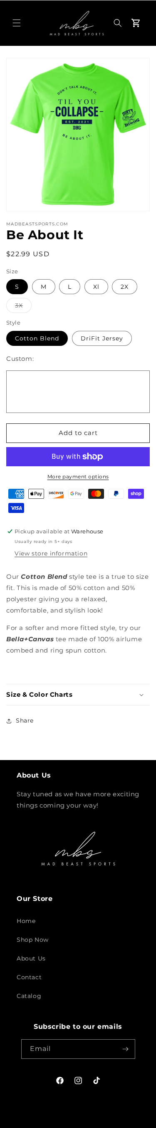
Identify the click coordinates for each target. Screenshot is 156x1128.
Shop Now (33, 939)
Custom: (20, 359)
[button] (16, 23)
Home (26, 921)
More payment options (78, 476)
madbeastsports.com (88, 1121)
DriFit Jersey (102, 338)
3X (23, 307)
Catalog (29, 996)
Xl (96, 286)
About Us (31, 958)
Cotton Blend (37, 338)
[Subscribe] (125, 1049)
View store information (51, 553)
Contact (29, 977)
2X (125, 286)
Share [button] (25, 720)
